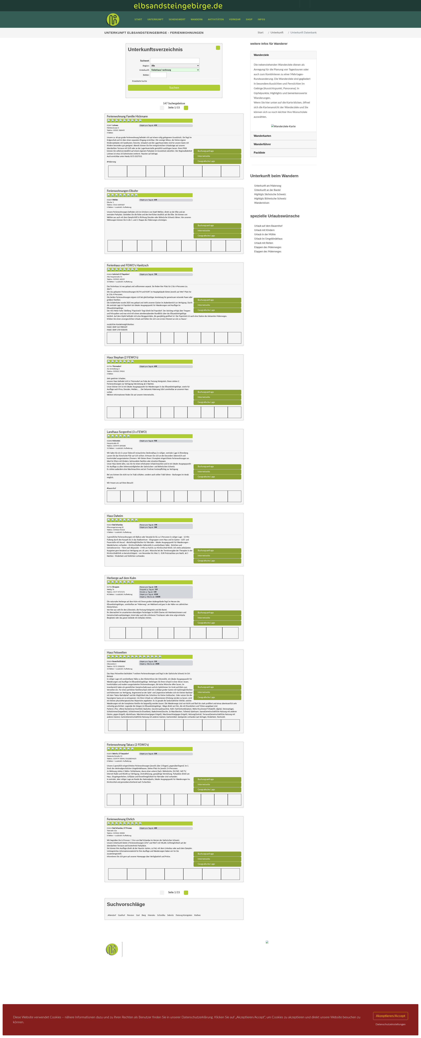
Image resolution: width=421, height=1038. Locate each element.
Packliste (259, 152)
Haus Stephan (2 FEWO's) (122, 357)
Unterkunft (277, 32)
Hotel (148, 979)
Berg (144, 915)
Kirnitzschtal (197, 990)
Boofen (220, 990)
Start (260, 32)
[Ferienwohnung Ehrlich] (217, 835)
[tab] (283, 55)
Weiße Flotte (184, 985)
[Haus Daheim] (217, 531)
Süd (138, 915)
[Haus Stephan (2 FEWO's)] (217, 373)
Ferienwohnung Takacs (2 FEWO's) (128, 744)
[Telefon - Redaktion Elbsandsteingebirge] (303, 3)
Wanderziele (261, 55)
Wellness (210, 990)
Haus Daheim (115, 516)
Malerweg (191, 980)
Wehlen (212, 985)
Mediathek (114, 988)
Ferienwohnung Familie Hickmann (127, 116)
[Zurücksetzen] (218, 48)
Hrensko (151, 915)
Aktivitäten (114, 996)
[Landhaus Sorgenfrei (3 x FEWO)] (217, 447)
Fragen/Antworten (118, 979)
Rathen (197, 915)
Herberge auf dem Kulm (121, 578)
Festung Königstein (184, 915)
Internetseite (204, 156)
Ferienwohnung (153, 988)
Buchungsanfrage (206, 151)
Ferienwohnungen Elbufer (122, 191)
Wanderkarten (262, 135)
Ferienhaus (150, 992)
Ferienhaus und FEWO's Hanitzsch (128, 265)
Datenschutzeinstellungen (391, 1024)
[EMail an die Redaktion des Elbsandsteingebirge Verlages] (313, 3)
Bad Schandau (199, 985)
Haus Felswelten (117, 652)
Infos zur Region (117, 983)
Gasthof (121, 915)
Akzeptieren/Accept (390, 1016)
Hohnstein (233, 985)
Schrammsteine (235, 980)
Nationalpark (205, 980)
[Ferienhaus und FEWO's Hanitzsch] (217, 281)
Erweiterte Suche (139, 81)
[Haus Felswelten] (217, 668)
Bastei (181, 980)
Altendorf (112, 915)
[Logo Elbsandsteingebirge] (112, 19)
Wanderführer (262, 144)
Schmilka (161, 915)
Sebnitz (170, 915)
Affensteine (219, 980)
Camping (149, 996)
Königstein (183, 990)
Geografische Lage (206, 161)
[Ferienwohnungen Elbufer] (217, 206)
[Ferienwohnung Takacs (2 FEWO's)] (217, 760)
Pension (130, 915)
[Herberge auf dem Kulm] (217, 593)
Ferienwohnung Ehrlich (121, 819)
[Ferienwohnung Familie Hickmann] (217, 132)
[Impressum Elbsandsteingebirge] (293, 3)
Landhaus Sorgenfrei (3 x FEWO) (127, 432)
